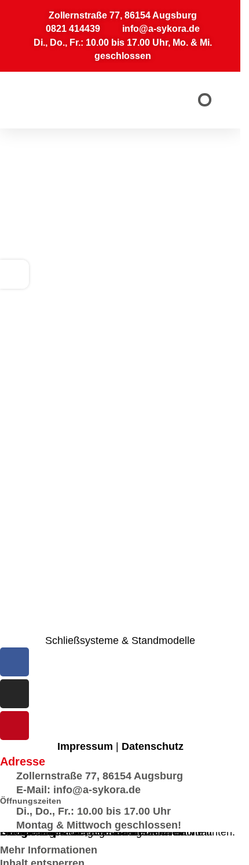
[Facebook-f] (14, 661)
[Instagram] (14, 693)
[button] (204, 99)
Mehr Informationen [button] (48, 850)
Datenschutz (153, 746)
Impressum (85, 746)
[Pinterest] (14, 725)
